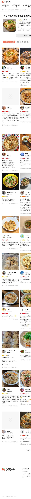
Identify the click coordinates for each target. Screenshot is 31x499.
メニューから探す (27, 473)
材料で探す (25, 471)
